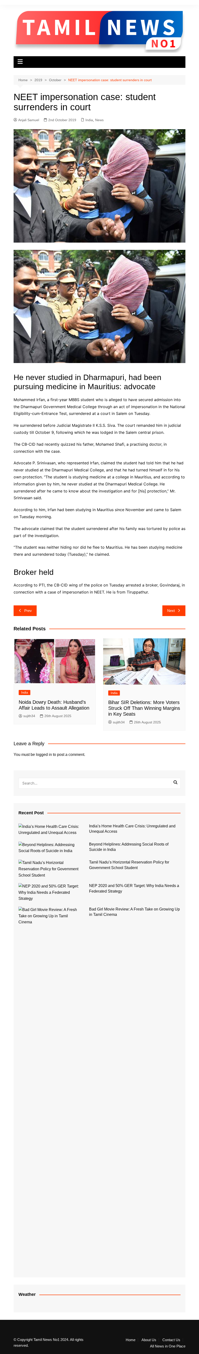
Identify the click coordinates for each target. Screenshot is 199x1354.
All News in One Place (167, 1346)
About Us (148, 1340)
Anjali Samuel (28, 120)
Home (130, 1340)
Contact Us (171, 1340)
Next (171, 611)
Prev (28, 611)
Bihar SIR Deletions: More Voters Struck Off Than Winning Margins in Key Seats (144, 708)
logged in (44, 754)
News (99, 120)
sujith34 (29, 716)
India (89, 120)
